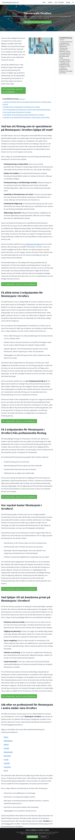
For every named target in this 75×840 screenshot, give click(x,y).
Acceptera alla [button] (32, 836)
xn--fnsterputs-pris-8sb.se (32, 244)
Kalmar (6, 744)
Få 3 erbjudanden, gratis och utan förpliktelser (37, 22)
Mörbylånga (8, 741)
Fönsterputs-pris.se (10, 2)
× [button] (73, 829)
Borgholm (7, 756)
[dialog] (37, 834)
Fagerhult (7, 767)
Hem (44, 2)
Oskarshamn (8, 752)
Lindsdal (7, 763)
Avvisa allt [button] (44, 836)
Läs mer (53, 833)
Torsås (6, 759)
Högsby (6, 748)
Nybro (6, 737)
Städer (50, 2)
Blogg (68, 2)
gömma (22, 99)
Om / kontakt (59, 2)
